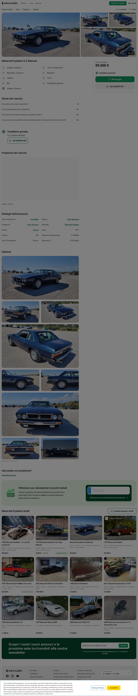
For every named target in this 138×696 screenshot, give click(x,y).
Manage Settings (98, 688)
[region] (69, 688)
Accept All (113, 688)
